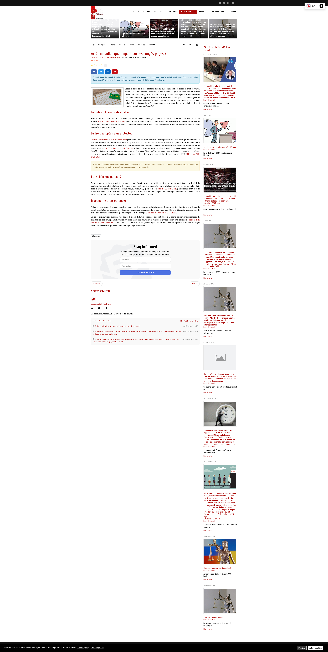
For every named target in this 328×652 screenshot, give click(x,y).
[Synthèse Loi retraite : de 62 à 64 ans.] (220, 130)
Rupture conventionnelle (213, 617)
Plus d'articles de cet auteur (189, 321)
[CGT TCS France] (108, 12)
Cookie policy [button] (83, 648)
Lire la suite (207, 109)
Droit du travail (115, 58)
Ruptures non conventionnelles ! (217, 568)
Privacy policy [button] (97, 648)
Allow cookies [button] (315, 648)
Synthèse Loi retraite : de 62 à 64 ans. (219, 147)
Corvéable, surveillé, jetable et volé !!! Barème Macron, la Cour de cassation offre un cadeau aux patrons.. (219, 198)
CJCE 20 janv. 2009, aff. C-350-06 (120, 148)
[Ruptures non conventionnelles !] (220, 551)
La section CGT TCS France (100, 58)
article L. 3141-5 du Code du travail (111, 121)
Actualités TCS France (211, 203)
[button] (151, 44)
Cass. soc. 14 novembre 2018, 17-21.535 (161, 213)
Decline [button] (301, 648)
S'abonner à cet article (145, 272)
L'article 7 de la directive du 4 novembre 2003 (109, 140)
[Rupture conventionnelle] (220, 601)
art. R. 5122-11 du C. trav (167, 189)
